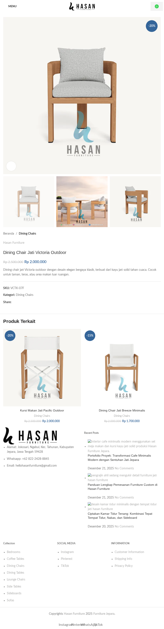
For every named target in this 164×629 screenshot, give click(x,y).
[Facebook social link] (14, 302)
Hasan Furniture (13, 242)
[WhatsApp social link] (28, 302)
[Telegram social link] (32, 302)
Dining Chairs (27, 233)
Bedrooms (13, 552)
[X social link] (17, 302)
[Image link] (41, 435)
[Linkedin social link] (25, 302)
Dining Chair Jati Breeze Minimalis (122, 410)
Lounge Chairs (16, 579)
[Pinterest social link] (21, 302)
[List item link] (41, 456)
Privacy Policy (124, 566)
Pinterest (66, 558)
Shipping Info (123, 558)
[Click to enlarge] (11, 166)
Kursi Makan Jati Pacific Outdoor (42, 410)
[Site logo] (82, 6)
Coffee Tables (15, 558)
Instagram (67, 552)
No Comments (124, 468)
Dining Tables (15, 572)
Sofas (10, 600)
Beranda (8, 233)
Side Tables (14, 586)
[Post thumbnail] (124, 446)
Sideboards (14, 593)
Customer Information (129, 552)
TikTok (65, 566)
